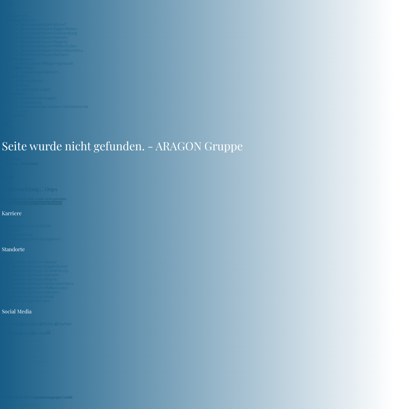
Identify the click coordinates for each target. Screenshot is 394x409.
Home (16, 158)
